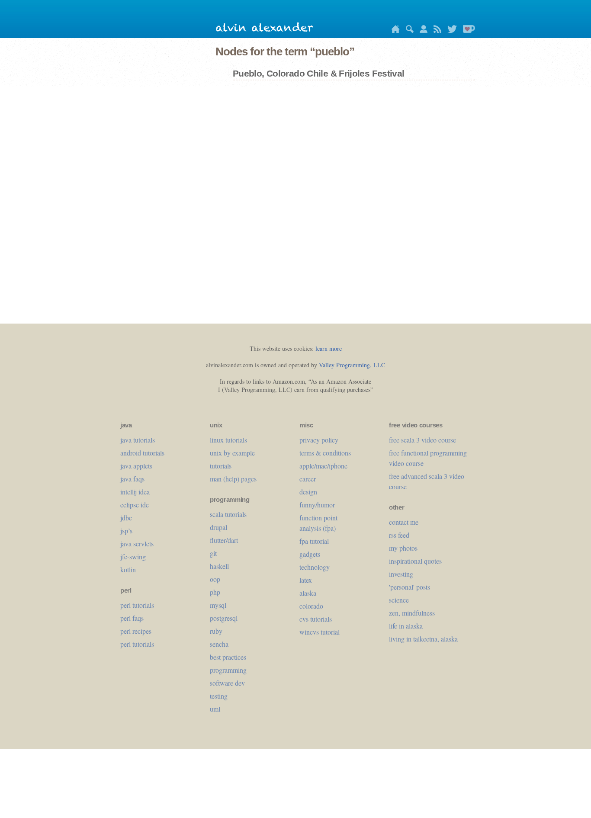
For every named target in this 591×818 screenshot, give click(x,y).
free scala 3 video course (422, 439)
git (213, 553)
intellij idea (135, 491)
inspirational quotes (415, 560)
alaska (307, 592)
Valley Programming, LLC (352, 365)
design (308, 491)
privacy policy (318, 439)
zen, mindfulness (412, 612)
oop (215, 579)
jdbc (126, 517)
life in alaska (406, 625)
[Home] (393, 30)
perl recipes (135, 630)
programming (228, 669)
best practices (228, 656)
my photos (403, 547)
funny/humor (317, 504)
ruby (216, 630)
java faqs (132, 478)
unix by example (232, 452)
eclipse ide (134, 504)
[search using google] (407, 30)
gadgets (309, 553)
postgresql (224, 617)
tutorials (220, 465)
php (215, 592)
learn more (328, 348)
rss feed (399, 534)
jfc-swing (133, 556)
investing (401, 573)
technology (314, 566)
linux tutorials (228, 439)
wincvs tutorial (319, 631)
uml (215, 708)
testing (219, 695)
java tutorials (137, 439)
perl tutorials (137, 604)
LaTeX (305, 579)
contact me (403, 521)
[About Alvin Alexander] (421, 30)
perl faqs (132, 617)
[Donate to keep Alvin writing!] (467, 30)
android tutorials (142, 452)
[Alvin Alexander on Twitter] (450, 30)
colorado (311, 605)
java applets (136, 465)
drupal (218, 527)
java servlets (137, 543)
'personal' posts (409, 586)
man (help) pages (233, 478)
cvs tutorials (315, 618)
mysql (218, 604)
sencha (219, 643)
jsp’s (126, 530)
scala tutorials (228, 514)
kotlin (128, 569)
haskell (219, 566)
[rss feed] (435, 30)
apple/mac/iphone (323, 465)
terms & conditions (325, 452)
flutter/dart (224, 540)
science (399, 599)
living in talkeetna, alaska (423, 638)
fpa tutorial (314, 540)
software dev (227, 682)
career (307, 478)
